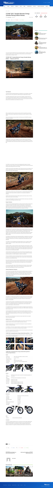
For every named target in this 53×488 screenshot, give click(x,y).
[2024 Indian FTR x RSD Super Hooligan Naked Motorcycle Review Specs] (28, 471)
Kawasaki (10, 473)
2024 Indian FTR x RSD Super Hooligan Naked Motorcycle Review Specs (28, 475)
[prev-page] (6, 477)
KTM (19, 473)
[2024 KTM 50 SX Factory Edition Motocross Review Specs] (19, 471)
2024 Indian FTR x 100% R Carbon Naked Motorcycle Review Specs (42, 53)
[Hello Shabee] (6, 17)
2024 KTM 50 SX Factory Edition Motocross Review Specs (19, 475)
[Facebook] (43, 2)
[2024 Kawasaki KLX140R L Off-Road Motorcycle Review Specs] (36, 47)
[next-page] (7, 477)
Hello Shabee (9, 17)
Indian (28, 473)
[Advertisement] (19, 46)
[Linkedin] (45, 2)
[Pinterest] (46, 2)
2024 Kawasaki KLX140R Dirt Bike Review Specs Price (10, 475)
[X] (47, 2)
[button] (4, 6)
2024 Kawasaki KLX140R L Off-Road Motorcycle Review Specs (43, 48)
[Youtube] (49, 2)
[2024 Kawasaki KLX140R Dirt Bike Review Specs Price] (10, 471)
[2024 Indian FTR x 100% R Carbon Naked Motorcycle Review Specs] (36, 52)
